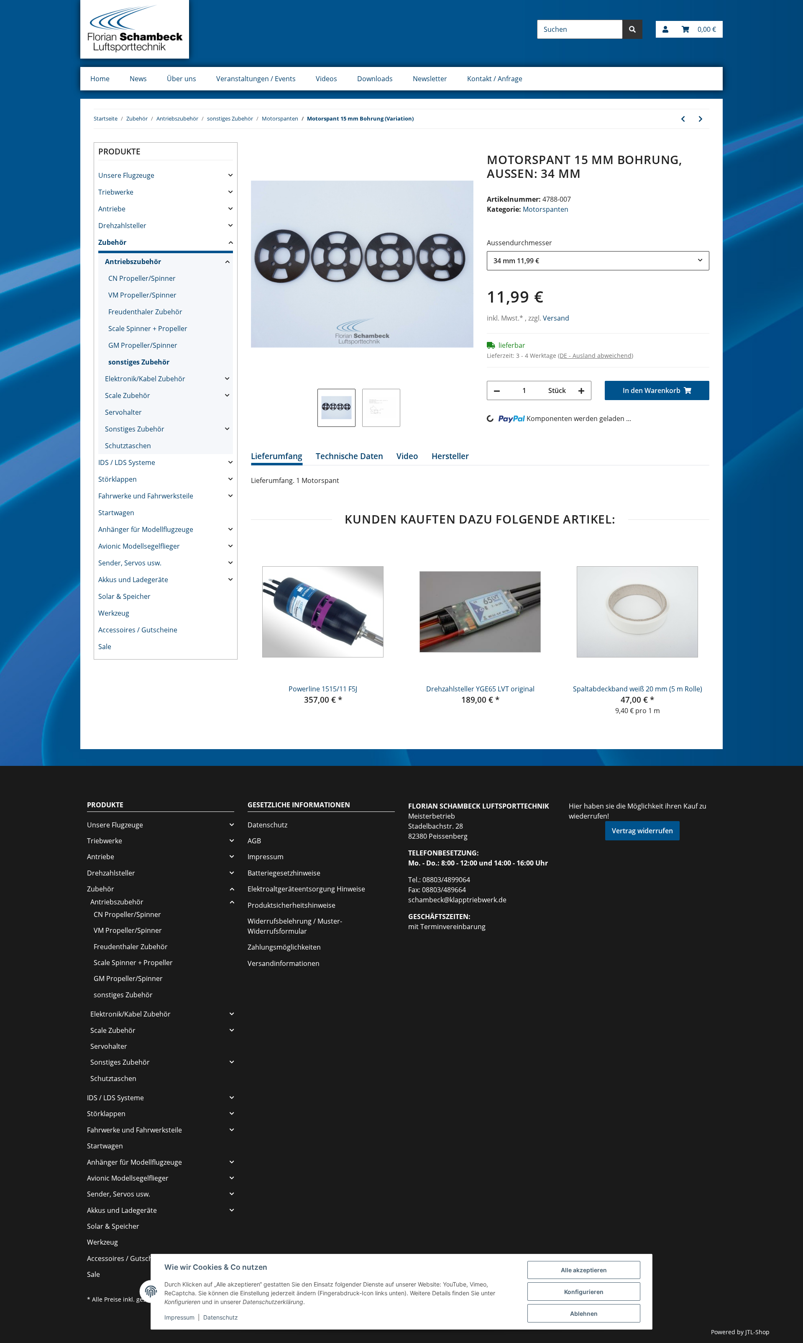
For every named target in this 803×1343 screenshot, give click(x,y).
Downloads (375, 78)
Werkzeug (113, 613)
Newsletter (430, 78)
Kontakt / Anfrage (494, 78)
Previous (265, 628)
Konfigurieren (584, 1291)
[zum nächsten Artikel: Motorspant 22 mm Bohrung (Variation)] (700, 118)
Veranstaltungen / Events (256, 78)
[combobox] (598, 260)
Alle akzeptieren (584, 1270)
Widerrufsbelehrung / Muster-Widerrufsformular (295, 926)
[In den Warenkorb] (257, 148)
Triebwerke (115, 192)
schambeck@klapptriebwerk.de (457, 899)
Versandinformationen (284, 963)
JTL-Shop (757, 1332)
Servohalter (123, 412)
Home (100, 78)
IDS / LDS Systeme (126, 462)
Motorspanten (545, 209)
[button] (665, 29)
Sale (104, 646)
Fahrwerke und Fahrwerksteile (145, 496)
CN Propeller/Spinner (142, 278)
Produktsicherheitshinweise (291, 905)
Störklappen (117, 479)
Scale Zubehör (127, 395)
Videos (326, 78)
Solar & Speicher (124, 596)
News (138, 78)
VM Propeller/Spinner (142, 295)
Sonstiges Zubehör (134, 429)
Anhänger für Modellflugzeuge (145, 529)
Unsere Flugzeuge (126, 175)
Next (695, 628)
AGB (254, 840)
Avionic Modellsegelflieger (139, 546)
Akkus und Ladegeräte (133, 579)
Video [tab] (407, 456)
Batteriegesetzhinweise (284, 873)
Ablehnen (584, 1313)
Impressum (266, 856)
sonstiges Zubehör (138, 362)
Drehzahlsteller (122, 225)
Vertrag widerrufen (642, 830)
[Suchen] (632, 29)
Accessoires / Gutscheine (137, 629)
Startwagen (116, 512)
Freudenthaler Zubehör (145, 311)
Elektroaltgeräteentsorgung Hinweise (306, 889)
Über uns (181, 78)
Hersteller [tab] (450, 456)
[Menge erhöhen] (581, 390)
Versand (556, 318)
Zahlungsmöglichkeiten (284, 947)
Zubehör (112, 242)
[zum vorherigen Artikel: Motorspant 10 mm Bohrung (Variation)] (683, 118)
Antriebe (111, 208)
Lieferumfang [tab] (276, 456)
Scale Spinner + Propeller (147, 328)
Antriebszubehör (133, 261)
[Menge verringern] (496, 390)
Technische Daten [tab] (349, 456)
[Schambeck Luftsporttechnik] (134, 29)
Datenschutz (267, 824)
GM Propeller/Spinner (142, 345)
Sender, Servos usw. (129, 563)
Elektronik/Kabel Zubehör (145, 378)
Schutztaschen (128, 445)
